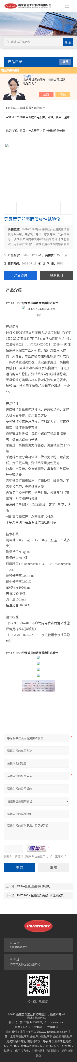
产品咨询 (20, 275)
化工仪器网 (35, 1027)
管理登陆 (52, 1027)
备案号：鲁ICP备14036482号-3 (27, 1022)
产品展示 (33, 130)
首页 (22, 130)
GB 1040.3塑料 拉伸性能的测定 (25, 108)
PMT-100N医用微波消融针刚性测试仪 (40, 895)
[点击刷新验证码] (36, 848)
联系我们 (56, 275)
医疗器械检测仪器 (54, 130)
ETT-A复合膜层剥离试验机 (33, 886)
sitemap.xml (57, 1022)
